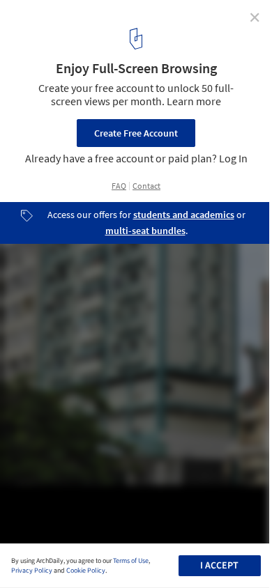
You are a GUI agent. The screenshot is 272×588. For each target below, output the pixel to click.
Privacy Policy (31, 570)
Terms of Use (131, 561)
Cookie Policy (85, 570)
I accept (219, 566)
